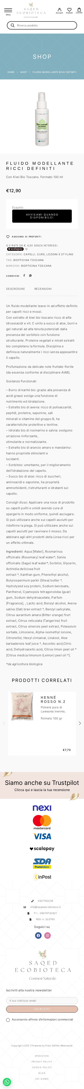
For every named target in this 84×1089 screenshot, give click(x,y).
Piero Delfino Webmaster (59, 1045)
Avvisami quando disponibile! (42, 216)
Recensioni (43, 288)
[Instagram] (47, 935)
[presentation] (4, 723)
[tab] (15, 291)
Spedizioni (42, 1056)
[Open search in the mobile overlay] (42, 25)
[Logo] (31, 10)
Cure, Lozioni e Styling (55, 254)
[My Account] (59, 10)
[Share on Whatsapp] (30, 275)
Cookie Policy (42, 1067)
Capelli (29, 254)
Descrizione (15, 288)
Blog (42, 1073)
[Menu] (8, 10)
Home (11, 72)
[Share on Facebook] (24, 275)
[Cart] (79, 10)
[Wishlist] (69, 10)
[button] (7, 1082)
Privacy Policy (42, 1061)
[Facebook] (38, 935)
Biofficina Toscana (28, 260)
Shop (23, 72)
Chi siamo (42, 1079)
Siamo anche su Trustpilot (42, 782)
